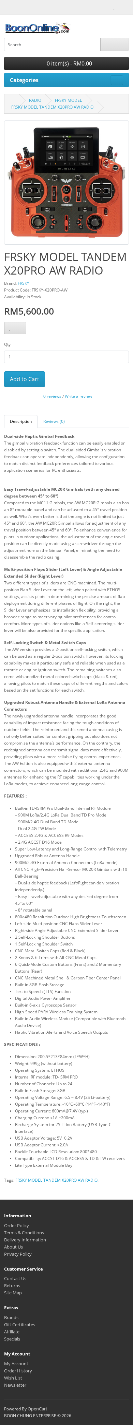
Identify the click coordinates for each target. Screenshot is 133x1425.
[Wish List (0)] (114, 7)
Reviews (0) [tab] (54, 421)
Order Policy (16, 1225)
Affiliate (11, 1332)
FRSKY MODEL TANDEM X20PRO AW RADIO (52, 107)
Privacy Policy (18, 1254)
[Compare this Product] (20, 328)
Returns (12, 1285)
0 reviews (52, 396)
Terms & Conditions (24, 1233)
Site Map (13, 1293)
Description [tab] (21, 421)
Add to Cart (24, 379)
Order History (18, 1371)
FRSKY (23, 283)
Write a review (78, 396)
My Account (16, 1364)
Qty (7, 344)
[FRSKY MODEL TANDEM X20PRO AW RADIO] (66, 185)
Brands (11, 1317)
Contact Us (15, 1278)
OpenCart (37, 1409)
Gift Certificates (19, 1324)
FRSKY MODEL (68, 100)
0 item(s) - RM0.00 (68, 63)
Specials (12, 1339)
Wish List (13, 1378)
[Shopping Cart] (120, 7)
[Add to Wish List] (9, 328)
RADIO (35, 100)
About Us (13, 1247)
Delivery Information (25, 1240)
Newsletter (15, 1385)
